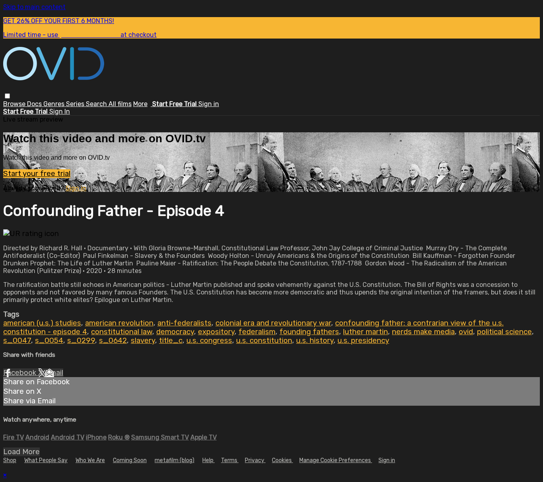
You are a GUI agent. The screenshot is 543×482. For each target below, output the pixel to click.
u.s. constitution (264, 340)
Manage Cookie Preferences (335, 460)
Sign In (59, 111)
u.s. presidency (363, 340)
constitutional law (121, 331)
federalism (257, 331)
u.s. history (315, 340)
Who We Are (90, 460)
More (140, 104)
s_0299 (81, 340)
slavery (143, 340)
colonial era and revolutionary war (273, 323)
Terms (230, 460)
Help (208, 460)
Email (54, 372)
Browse (15, 104)
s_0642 (113, 340)
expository (216, 331)
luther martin (365, 331)
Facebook (20, 372)
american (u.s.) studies (42, 323)
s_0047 (17, 340)
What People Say (46, 460)
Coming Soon (130, 460)
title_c (170, 340)
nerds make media (423, 331)
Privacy (255, 460)
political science (504, 331)
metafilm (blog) (174, 460)
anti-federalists (184, 323)
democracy (175, 331)
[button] (7, 96)
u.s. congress (209, 340)
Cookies (282, 460)
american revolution (119, 323)
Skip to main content (34, 7)
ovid (466, 331)
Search (97, 104)
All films (120, 104)
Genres (54, 104)
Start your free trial (36, 173)
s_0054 (49, 340)
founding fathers (309, 331)
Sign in (208, 104)
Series (76, 104)
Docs (35, 104)
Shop (9, 460)
